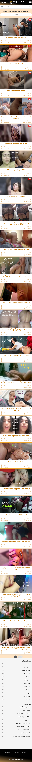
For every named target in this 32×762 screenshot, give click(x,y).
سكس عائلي (16, 683)
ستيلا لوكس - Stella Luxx (16, 713)
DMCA (21, 755)
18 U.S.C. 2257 (12, 755)
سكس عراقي (16, 696)
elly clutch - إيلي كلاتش (16, 716)
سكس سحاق (16, 686)
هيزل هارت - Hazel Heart (16, 726)
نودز (16, 693)
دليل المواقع (8, 752)
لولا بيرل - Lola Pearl (16, 707)
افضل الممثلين (27, 704)
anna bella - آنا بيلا (16, 733)
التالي (20, 657)
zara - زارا (16, 720)
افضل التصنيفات (26, 661)
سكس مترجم (16, 673)
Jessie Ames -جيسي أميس (16, 729)
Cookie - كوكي (16, 710)
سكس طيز (16, 663)
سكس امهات (16, 689)
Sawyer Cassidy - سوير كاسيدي (16, 736)
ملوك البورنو (17, 759)
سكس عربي (16, 699)
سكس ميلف (16, 680)
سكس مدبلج (16, 667)
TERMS (24, 752)
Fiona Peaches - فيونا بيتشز (16, 723)
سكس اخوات (16, 676)
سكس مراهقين (16, 670)
